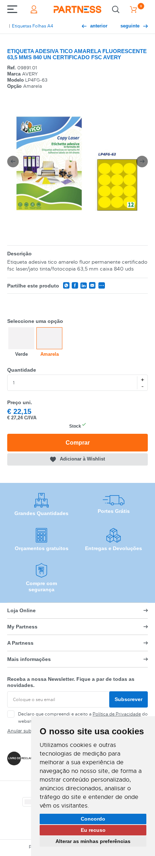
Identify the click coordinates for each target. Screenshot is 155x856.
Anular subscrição (27, 731)
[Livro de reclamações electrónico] (24, 758)
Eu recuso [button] (93, 830)
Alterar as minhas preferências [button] (93, 841)
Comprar (78, 443)
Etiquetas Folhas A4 (32, 26)
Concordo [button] (93, 819)
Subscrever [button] (128, 699)
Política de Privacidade (117, 714)
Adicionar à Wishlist (82, 459)
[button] (13, 161)
